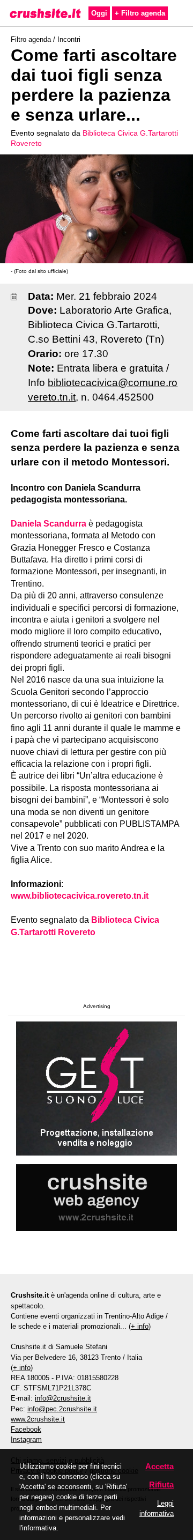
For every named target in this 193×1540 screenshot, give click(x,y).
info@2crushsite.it (63, 1398)
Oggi (99, 13)
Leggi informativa (156, 1508)
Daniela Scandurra (48, 523)
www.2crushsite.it (38, 1419)
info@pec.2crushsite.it (62, 1409)
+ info (140, 1326)
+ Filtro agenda (140, 13)
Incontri (68, 39)
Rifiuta (161, 1484)
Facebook (26, 1429)
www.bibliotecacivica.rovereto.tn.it (80, 895)
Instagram (26, 1439)
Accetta (159, 1466)
